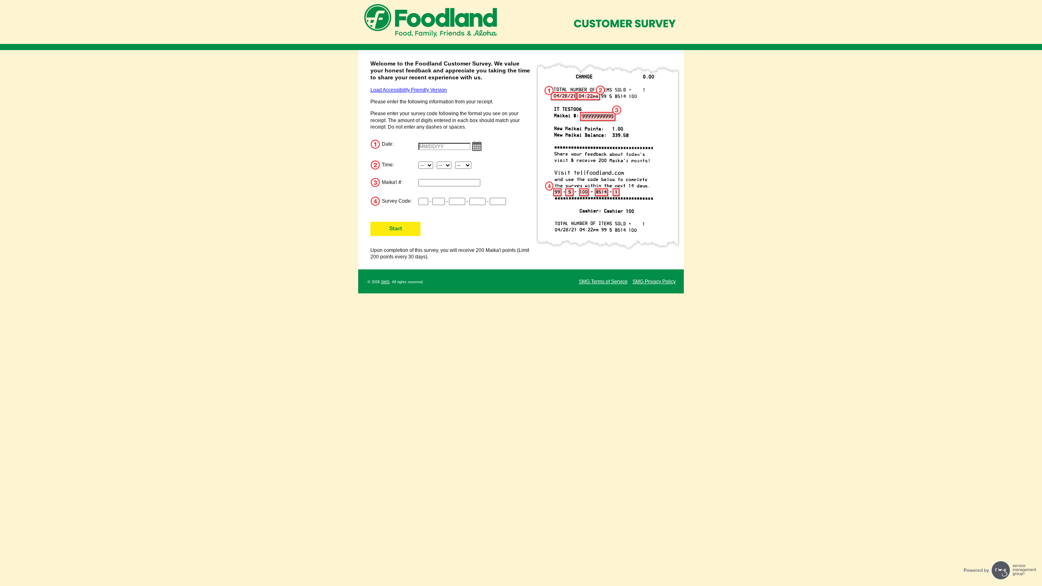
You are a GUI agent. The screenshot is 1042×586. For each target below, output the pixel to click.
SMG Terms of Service (603, 281)
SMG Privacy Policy (654, 281)
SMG (385, 282)
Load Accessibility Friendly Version (408, 90)
